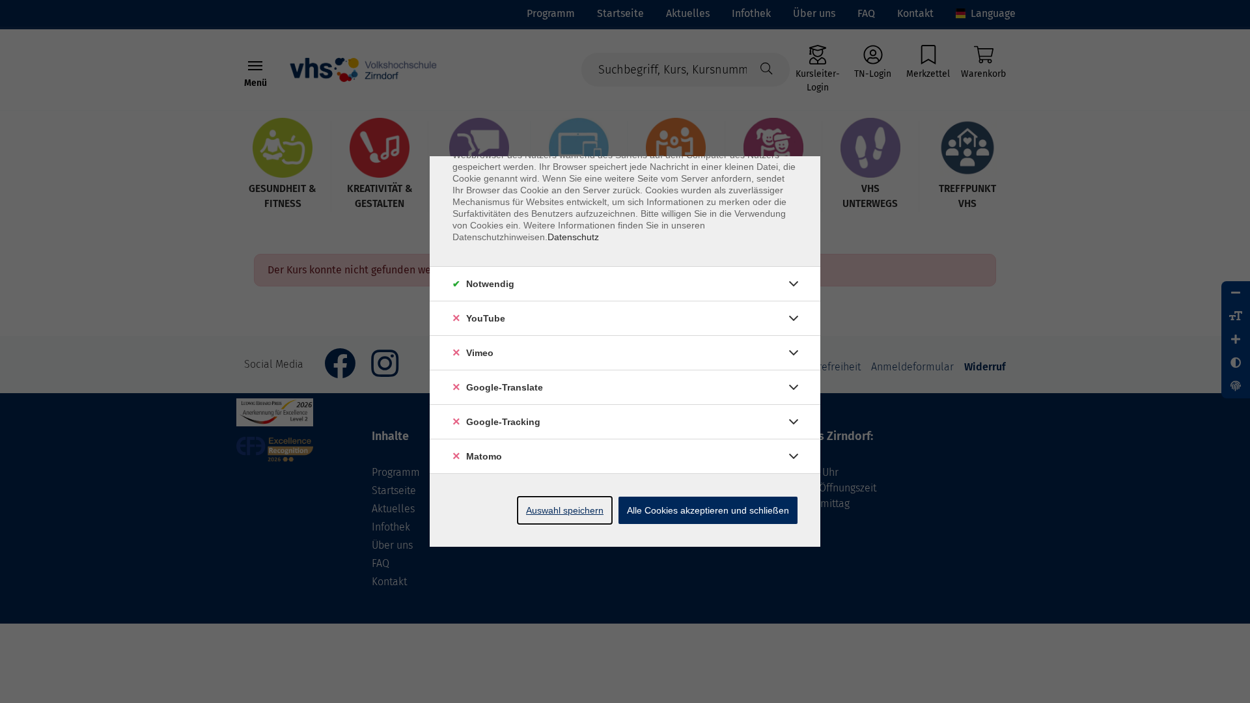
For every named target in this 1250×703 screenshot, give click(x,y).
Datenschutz (573, 237)
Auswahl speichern (565, 510)
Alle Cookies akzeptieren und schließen (708, 510)
